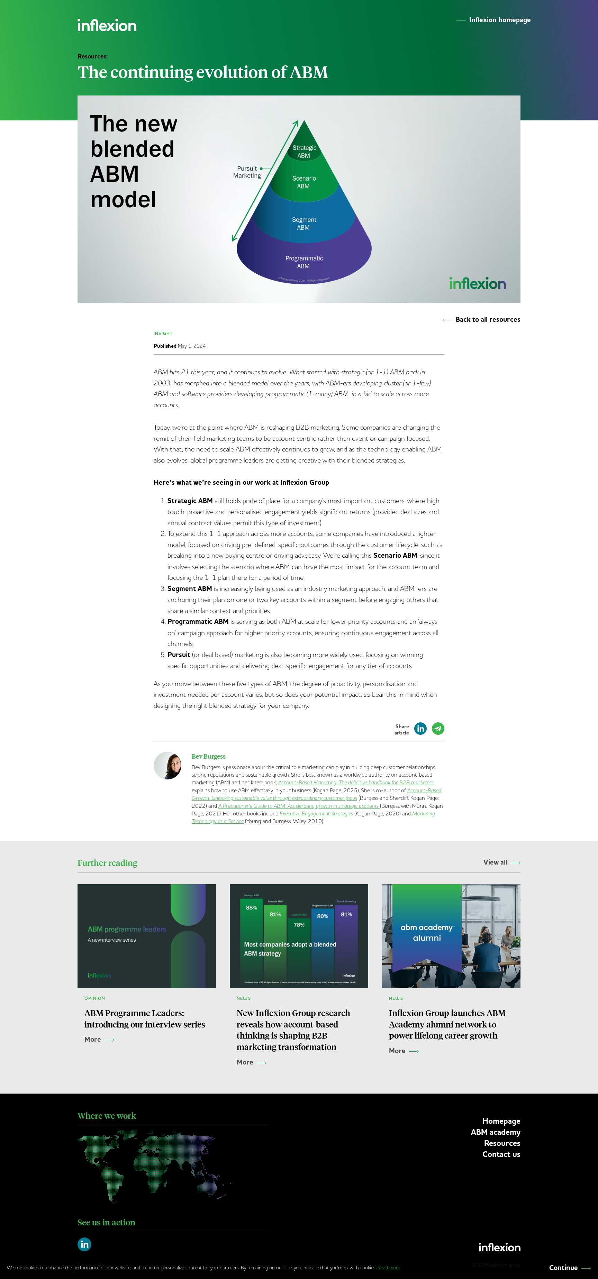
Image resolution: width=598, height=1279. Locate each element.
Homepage (501, 1121)
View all (495, 862)
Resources (502, 1143)
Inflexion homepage (500, 20)
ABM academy (495, 1132)
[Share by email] (438, 731)
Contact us (501, 1154)
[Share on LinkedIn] (420, 731)
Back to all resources (488, 320)
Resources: (93, 56)
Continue (563, 1268)
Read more (389, 1267)
